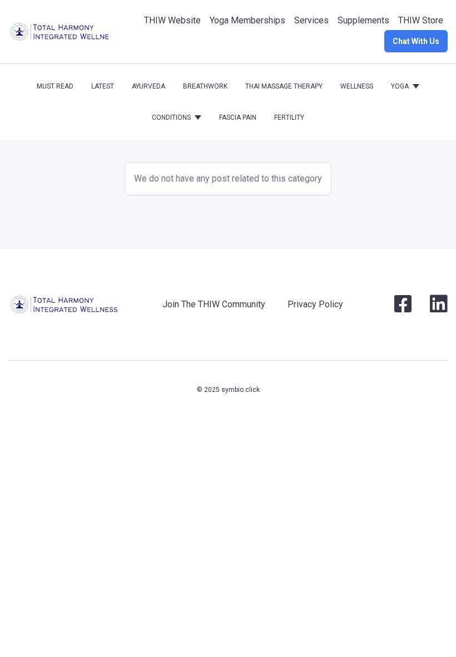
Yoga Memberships (247, 20)
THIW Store (420, 20)
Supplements (363, 20)
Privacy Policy (315, 304)
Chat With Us (416, 41)
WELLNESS (356, 86)
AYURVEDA (148, 86)
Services (311, 20)
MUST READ (55, 86)
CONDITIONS (171, 117)
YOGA (400, 86)
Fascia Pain (237, 117)
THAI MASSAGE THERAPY (284, 86)
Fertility (289, 117)
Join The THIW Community (213, 304)
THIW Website (172, 20)
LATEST (102, 86)
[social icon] (403, 308)
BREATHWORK (205, 86)
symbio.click (240, 390)
